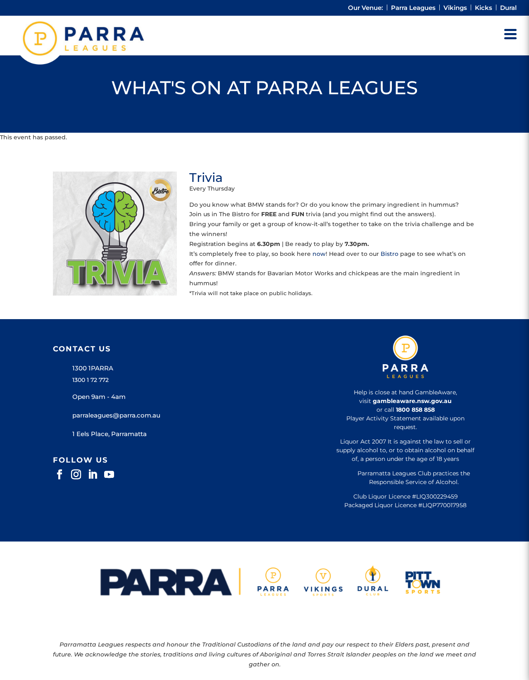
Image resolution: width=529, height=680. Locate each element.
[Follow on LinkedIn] (92, 474)
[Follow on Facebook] (59, 474)
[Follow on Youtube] (109, 474)
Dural (508, 8)
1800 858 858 (415, 409)
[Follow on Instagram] (76, 474)
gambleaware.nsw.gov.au (412, 401)
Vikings (455, 8)
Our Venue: (365, 8)
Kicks (483, 8)
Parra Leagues (413, 8)
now (319, 254)
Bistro (389, 254)
